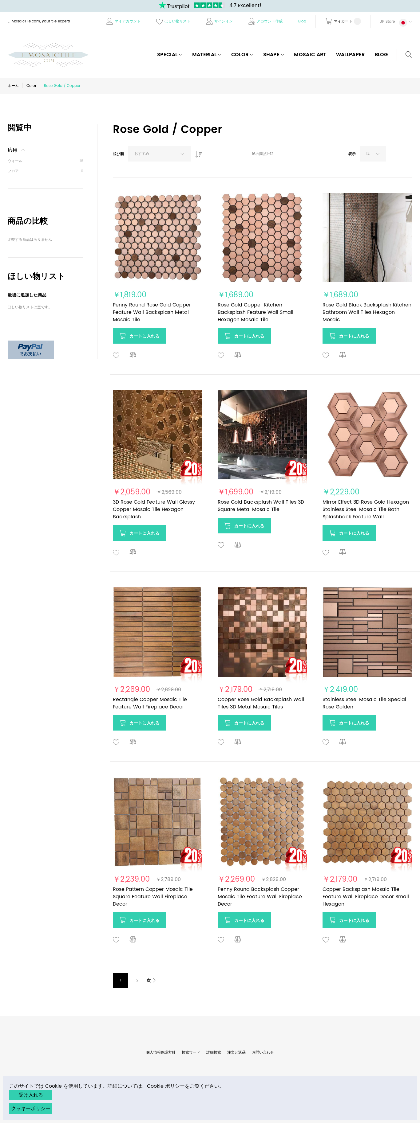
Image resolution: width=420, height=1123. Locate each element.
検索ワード (191, 1052)
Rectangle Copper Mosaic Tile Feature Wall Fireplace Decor (150, 703)
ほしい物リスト (177, 21)
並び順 (118, 154)
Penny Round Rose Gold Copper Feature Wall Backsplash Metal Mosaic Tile (152, 312)
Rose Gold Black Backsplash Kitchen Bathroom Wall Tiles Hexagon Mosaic (367, 312)
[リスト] (409, 155)
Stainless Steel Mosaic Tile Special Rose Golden (364, 703)
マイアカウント (128, 21)
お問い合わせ (263, 1052)
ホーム (13, 86)
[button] (391, 21)
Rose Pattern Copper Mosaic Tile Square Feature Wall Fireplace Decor (153, 896)
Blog (302, 21)
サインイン (223, 21)
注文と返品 (236, 1052)
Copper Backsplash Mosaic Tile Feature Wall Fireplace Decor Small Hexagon (366, 896)
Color (31, 86)
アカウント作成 (270, 21)
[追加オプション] (31, 344)
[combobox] (159, 154)
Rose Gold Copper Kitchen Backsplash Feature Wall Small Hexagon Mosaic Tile (255, 312)
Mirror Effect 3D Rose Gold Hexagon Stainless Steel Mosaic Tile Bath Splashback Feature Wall (366, 509)
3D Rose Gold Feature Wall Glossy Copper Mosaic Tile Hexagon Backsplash (154, 509)
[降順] (197, 152)
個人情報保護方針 (161, 1052)
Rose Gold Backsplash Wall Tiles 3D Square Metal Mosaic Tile (261, 505)
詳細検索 (213, 1052)
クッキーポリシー (30, 1109)
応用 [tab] (13, 150)
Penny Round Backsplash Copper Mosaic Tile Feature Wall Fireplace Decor (260, 896)
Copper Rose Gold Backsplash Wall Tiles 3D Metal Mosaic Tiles (261, 703)
